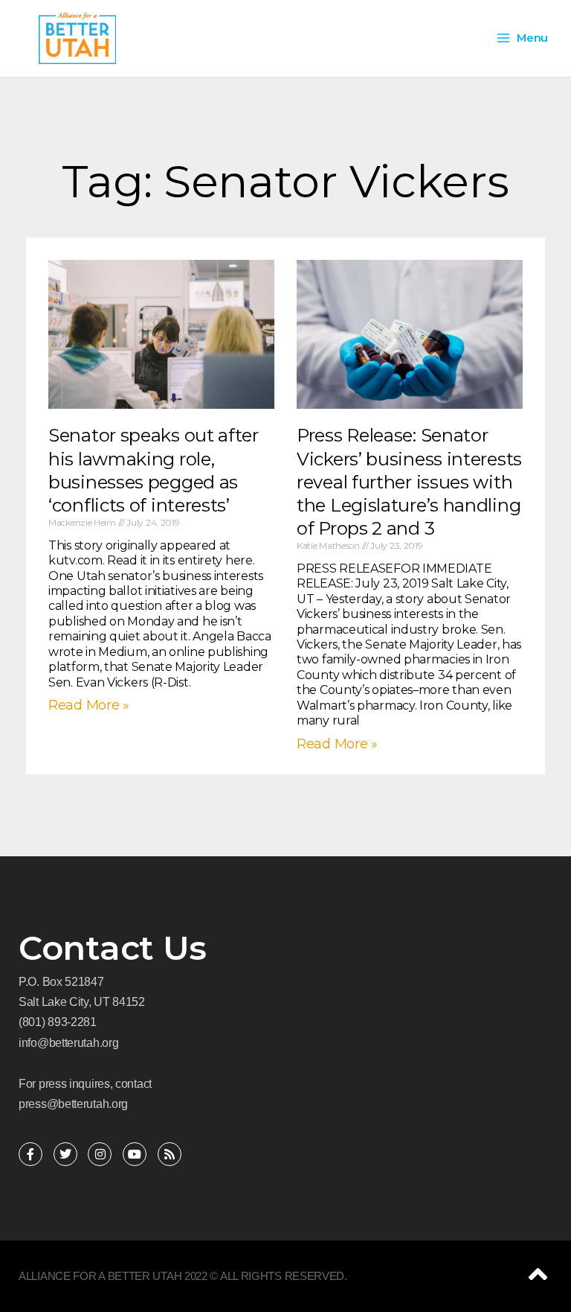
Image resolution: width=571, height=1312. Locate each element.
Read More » (88, 705)
